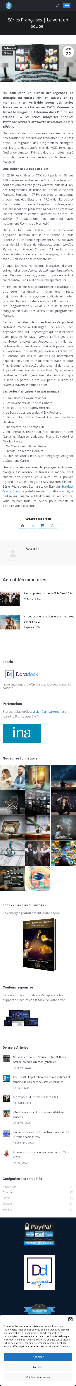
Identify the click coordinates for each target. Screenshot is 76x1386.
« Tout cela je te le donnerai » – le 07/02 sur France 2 (49, 618)
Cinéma (8, 53)
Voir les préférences (38, 1377)
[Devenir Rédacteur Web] (38, 879)
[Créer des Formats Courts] (63, 802)
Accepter (38, 1356)
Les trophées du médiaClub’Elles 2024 (48, 593)
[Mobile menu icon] (66, 5)
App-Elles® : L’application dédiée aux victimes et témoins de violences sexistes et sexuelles (41, 1079)
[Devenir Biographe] (38, 828)
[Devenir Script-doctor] (12, 853)
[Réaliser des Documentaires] (63, 853)
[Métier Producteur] (63, 777)
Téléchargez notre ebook (31, 913)
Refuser (38, 1367)
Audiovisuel (10, 48)
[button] (70, 1319)
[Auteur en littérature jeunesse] (38, 777)
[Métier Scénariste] (63, 828)
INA (36, 716)
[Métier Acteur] (38, 853)
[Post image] (10, 599)
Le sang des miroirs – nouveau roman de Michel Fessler (41, 1154)
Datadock (46, 684)
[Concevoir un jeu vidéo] (12, 777)
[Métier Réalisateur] (12, 802)
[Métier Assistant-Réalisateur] (12, 879)
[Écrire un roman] (12, 828)
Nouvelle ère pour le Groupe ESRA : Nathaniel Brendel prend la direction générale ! (40, 1059)
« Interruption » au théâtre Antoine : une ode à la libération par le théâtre (41, 1134)
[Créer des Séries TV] (38, 802)
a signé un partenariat (48, 712)
